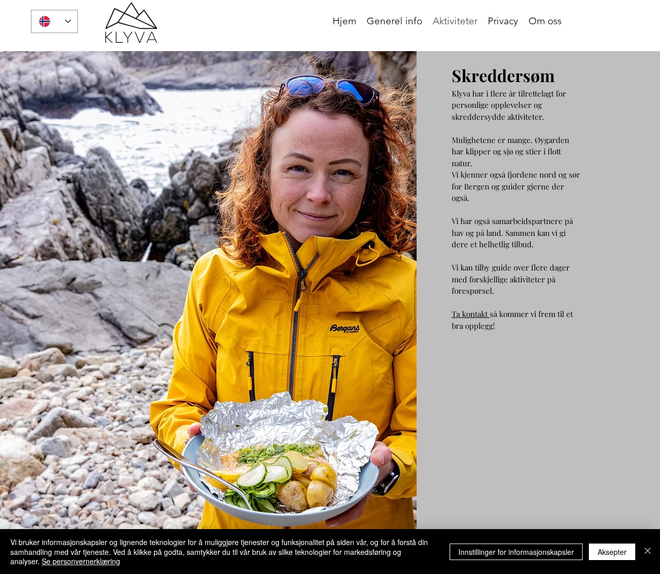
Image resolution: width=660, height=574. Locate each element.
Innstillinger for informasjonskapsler (516, 552)
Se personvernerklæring (81, 561)
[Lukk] (647, 551)
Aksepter (612, 552)
